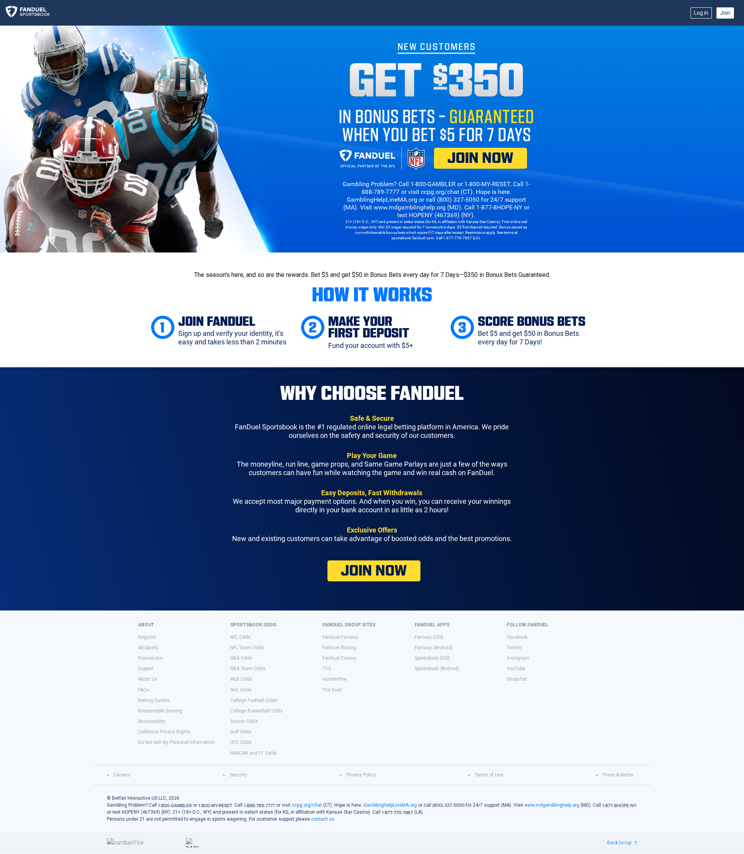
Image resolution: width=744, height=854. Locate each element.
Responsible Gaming (160, 711)
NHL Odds (240, 690)
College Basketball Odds (256, 711)
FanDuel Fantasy (340, 637)
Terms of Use (489, 775)
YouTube (516, 668)
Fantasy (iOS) (429, 637)
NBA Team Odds (247, 668)
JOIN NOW (480, 158)
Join (725, 13)
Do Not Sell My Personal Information (176, 742)
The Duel (331, 690)
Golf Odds (240, 732)
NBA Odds (241, 658)
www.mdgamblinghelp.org (551, 805)
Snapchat (517, 679)
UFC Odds (240, 742)
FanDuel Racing (339, 647)
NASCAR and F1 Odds (253, 753)
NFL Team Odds (247, 647)
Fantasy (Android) (434, 647)
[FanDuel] (30, 13)
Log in (701, 13)
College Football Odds (253, 700)
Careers (122, 775)
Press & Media (618, 775)
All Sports (148, 647)
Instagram (518, 658)
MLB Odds (241, 679)
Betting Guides (154, 700)
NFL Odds (240, 637)
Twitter (514, 647)
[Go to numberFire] (143, 842)
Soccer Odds (244, 721)
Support (146, 668)
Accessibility (151, 721)
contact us (322, 819)
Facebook (517, 637)
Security (238, 775)
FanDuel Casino (339, 658)
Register (147, 637)
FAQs (143, 690)
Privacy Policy (361, 775)
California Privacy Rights (164, 732)
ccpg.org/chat (307, 805)
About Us (147, 679)
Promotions (150, 658)
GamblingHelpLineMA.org (390, 805)
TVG (326, 668)
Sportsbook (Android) (437, 668)
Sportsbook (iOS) (432, 658)
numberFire (334, 679)
